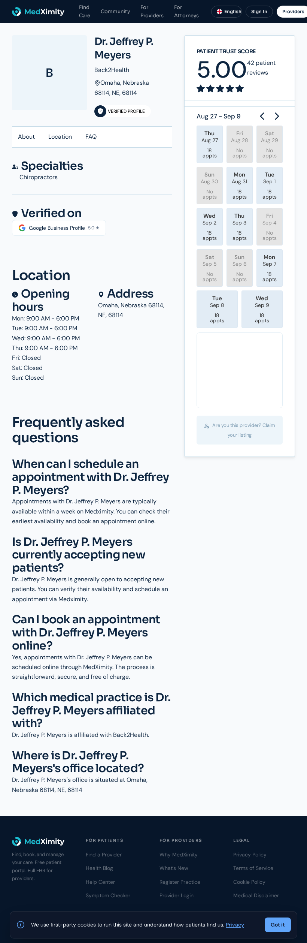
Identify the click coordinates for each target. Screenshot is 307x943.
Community (115, 11)
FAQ (91, 137)
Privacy (235, 924)
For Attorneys (186, 11)
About (26, 137)
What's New (173, 868)
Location (60, 137)
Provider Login (176, 895)
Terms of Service (253, 868)
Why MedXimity (178, 854)
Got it (278, 924)
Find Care (84, 11)
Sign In (259, 11)
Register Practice (179, 882)
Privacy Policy (250, 854)
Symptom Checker (108, 895)
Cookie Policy (249, 882)
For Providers (152, 11)
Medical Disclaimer (256, 895)
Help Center (100, 882)
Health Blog (99, 868)
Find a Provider (104, 854)
